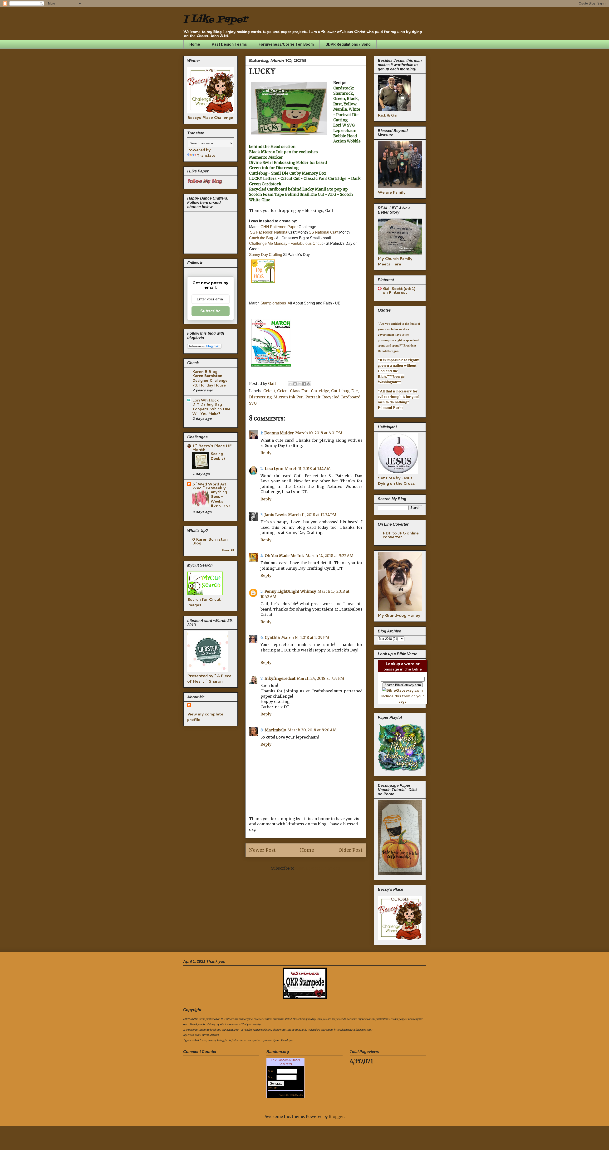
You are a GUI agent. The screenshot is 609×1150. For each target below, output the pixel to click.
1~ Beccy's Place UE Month (212, 447)
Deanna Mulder (279, 433)
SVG (253, 403)
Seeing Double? (218, 456)
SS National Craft (324, 232)
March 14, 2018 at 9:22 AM (329, 555)
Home (194, 44)
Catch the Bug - (262, 238)
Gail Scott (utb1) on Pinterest (399, 290)
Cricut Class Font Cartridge (303, 390)
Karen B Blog (204, 371)
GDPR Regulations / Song (348, 44)
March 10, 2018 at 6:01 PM (318, 433)
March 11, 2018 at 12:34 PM (312, 514)
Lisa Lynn (274, 468)
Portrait (312, 397)
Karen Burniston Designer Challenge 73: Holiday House (209, 380)
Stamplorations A (275, 303)
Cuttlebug (340, 390)
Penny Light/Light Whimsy (290, 591)
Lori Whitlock (205, 400)
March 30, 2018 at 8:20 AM (312, 730)
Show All (227, 550)
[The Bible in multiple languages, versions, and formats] (402, 690)
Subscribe (210, 311)
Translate (206, 155)
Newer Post (262, 850)
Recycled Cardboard (341, 397)
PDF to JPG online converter (401, 534)
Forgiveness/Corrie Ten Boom (286, 44)
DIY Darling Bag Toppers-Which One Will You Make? (211, 408)
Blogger (336, 1116)
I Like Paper (215, 19)
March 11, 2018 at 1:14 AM (308, 468)
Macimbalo (275, 730)
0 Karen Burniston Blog (210, 541)
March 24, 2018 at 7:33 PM (320, 678)
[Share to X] (299, 384)
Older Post (351, 850)
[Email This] (290, 384)
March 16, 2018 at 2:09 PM (305, 637)
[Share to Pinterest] (308, 384)
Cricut (269, 390)
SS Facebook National (269, 232)
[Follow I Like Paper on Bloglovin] (204, 347)
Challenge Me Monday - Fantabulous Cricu (285, 243)
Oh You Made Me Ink (284, 555)
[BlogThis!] (295, 384)
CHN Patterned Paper (279, 227)
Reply (265, 452)
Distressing (260, 397)
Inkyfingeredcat (280, 678)
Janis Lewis (276, 514)
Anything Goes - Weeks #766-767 (221, 499)
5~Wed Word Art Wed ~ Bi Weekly (209, 485)
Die (354, 390)
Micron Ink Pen (289, 397)
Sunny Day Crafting (265, 255)
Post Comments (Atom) (318, 868)
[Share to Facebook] (304, 384)
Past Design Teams (229, 44)
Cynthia (272, 637)
